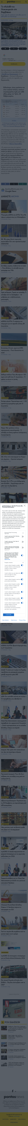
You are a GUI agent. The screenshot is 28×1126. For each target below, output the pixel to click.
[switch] (22, 536)
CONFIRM (8, 614)
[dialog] (14, 563)
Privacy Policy (22, 620)
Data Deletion (5, 620)
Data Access (14, 620)
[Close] (25, 506)
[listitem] (14, 533)
